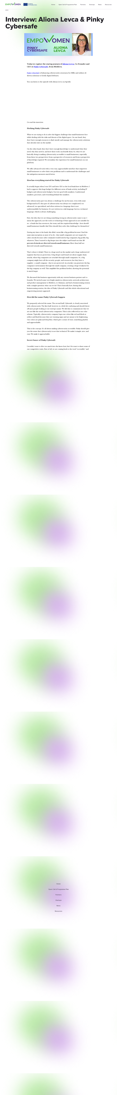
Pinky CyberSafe (33, 73)
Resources (108, 4)
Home (53, 4)
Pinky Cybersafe (41, 67)
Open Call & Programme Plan (67, 4)
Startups (92, 4)
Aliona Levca (68, 64)
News (100, 4)
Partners (83, 4)
